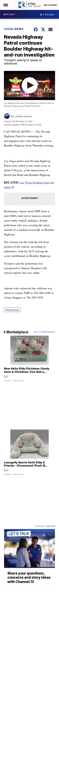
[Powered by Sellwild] (50, 526)
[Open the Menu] (5, 5)
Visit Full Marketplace (44, 332)
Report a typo (12, 310)
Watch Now (49, 5)
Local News (13, 29)
